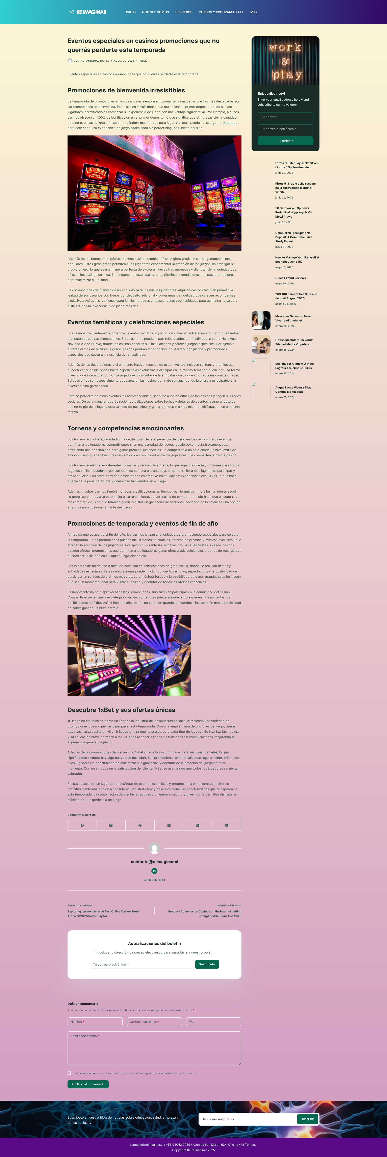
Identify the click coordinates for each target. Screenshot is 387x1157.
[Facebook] (82, 825)
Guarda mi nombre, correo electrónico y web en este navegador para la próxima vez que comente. (135, 1073)
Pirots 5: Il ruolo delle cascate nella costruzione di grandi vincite (295, 188)
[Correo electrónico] (226, 825)
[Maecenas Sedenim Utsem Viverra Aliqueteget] (261, 320)
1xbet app (229, 123)
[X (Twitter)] (111, 825)
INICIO (131, 12)
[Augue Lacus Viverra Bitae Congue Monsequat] (261, 391)
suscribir (307, 1119)
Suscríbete (207, 964)
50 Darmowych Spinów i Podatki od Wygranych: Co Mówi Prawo (293, 212)
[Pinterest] (140, 825)
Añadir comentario (85, 1036)
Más (253, 12)
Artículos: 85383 (154, 880)
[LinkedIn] (169, 825)
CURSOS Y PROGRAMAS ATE (221, 12)
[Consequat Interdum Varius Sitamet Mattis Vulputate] (261, 344)
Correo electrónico (144, 1022)
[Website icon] (154, 871)
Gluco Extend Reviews (290, 278)
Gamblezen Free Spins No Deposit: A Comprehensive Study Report (293, 237)
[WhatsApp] (197, 825)
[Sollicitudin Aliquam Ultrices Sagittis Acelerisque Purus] (261, 367)
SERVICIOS (183, 12)
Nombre (77, 1022)
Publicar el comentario (88, 1084)
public (143, 60)
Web (192, 1022)
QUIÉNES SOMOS (155, 12)
